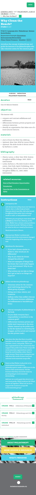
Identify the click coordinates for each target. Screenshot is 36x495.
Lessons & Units (7, 12)
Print (29, 100)
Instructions (21, 93)
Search (17, 477)
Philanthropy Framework (17, 96)
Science (31, 31)
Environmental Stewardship (11, 38)
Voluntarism (7, 186)
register (10, 437)
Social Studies (6, 33)
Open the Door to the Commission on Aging (16, 190)
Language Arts (12, 31)
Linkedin (19, 483)
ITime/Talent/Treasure (9, 40)
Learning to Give (9, 4)
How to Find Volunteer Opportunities (16, 183)
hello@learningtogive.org (18, 486)
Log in (2, 437)
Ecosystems (21, 36)
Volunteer (22, 40)
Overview (12, 93)
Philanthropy (23, 31)
